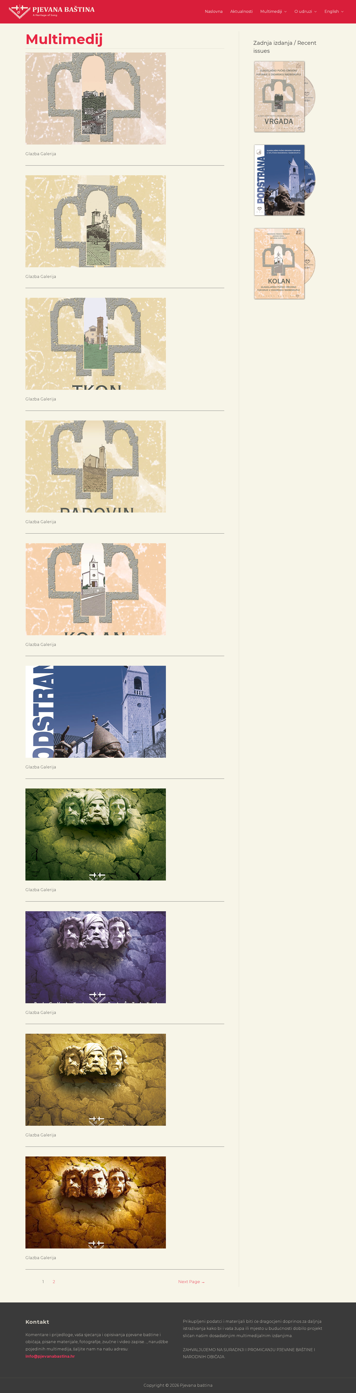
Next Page (191, 1281)
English (332, 11)
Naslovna (214, 11)
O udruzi (303, 11)
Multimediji (271, 11)
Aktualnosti (241, 11)
